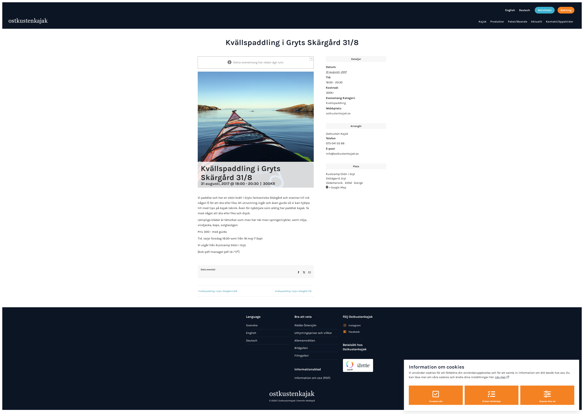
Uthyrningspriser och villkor (313, 333)
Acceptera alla (435, 401)
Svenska (252, 325)
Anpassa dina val (547, 401)
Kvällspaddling (336, 103)
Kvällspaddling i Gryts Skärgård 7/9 (293, 291)
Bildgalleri (301, 348)
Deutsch (251, 340)
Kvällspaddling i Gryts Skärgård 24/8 (218, 291)
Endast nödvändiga (491, 401)
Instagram (355, 325)
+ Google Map (337, 187)
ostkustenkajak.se (338, 113)
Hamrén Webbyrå (306, 400)
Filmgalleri (301, 355)
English (251, 333)
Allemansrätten (304, 340)
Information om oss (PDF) (312, 378)
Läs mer (500, 377)
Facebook (354, 331)
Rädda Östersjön (305, 325)
